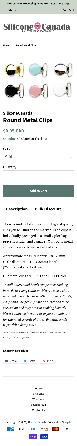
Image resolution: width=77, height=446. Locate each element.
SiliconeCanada (36, 422)
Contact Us (38, 410)
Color (7, 149)
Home (6, 45)
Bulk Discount (48, 209)
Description (17, 209)
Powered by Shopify (60, 422)
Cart (71, 10)
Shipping (9, 138)
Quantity (9, 167)
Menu (12, 10)
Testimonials (38, 404)
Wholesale (38, 399)
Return (38, 388)
